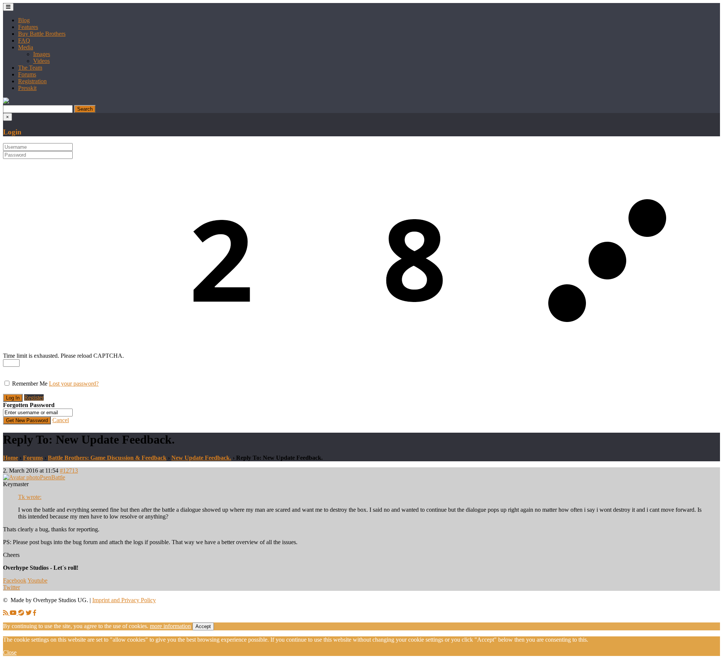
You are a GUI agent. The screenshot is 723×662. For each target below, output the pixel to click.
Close (10, 652)
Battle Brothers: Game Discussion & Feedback (107, 458)
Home (10, 458)
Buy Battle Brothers (42, 34)
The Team (30, 67)
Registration (32, 81)
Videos (41, 61)
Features (28, 27)
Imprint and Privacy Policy (124, 600)
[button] (6, 101)
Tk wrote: (29, 497)
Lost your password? (74, 383)
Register (34, 397)
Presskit (27, 88)
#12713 (69, 470)
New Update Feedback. (201, 458)
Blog (24, 20)
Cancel (60, 420)
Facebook (14, 580)
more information (170, 626)
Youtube (37, 580)
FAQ (24, 40)
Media (25, 47)
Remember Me (29, 383)
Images (41, 54)
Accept (203, 626)
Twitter (11, 587)
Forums (27, 74)
